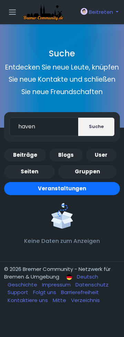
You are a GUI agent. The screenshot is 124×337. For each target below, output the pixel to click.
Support (19, 292)
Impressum (57, 284)
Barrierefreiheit (80, 292)
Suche (96, 126)
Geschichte (23, 284)
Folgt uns (45, 292)
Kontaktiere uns (28, 300)
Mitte (60, 300)
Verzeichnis (85, 300)
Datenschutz (91, 284)
